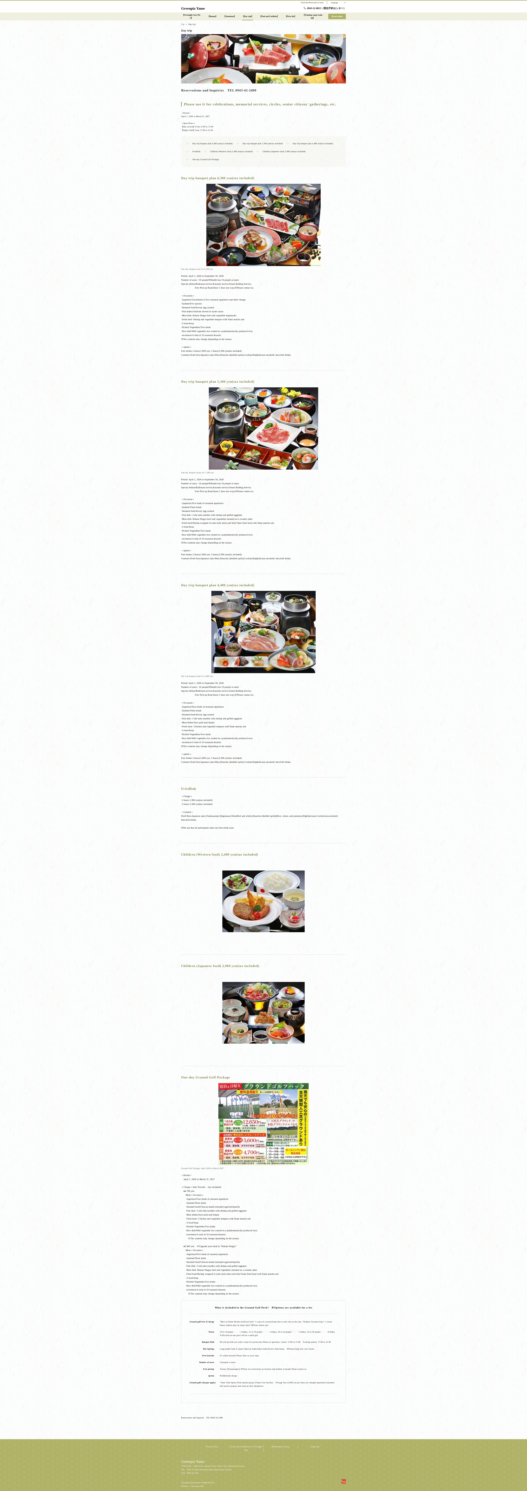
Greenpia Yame (192, 1461)
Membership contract (280, 1447)
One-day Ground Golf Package (205, 159)
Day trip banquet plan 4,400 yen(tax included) (313, 144)
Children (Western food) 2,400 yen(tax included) (231, 151)
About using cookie (197, 1486)
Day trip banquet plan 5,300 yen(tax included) (263, 144)
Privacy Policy (212, 1447)
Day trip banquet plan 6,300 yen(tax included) (212, 144)
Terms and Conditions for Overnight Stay (246, 1448)
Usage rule (315, 1447)
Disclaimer (184, 1486)
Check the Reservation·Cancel (312, 3)
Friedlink (196, 151)
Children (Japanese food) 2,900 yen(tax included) (284, 151)
